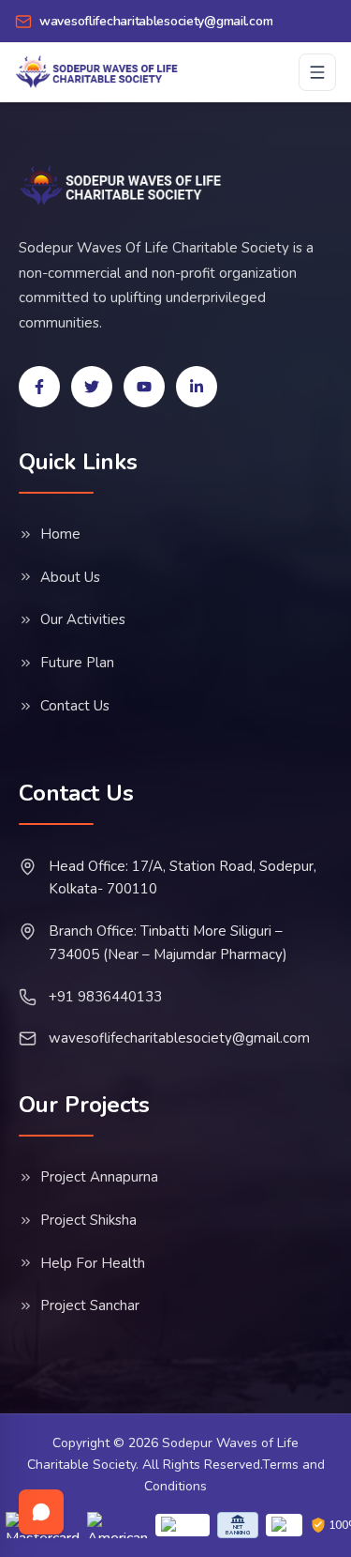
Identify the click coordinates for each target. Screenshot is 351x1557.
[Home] (121, 185)
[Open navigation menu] (317, 72)
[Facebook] (39, 386)
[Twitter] (91, 386)
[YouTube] (144, 386)
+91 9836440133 (105, 996)
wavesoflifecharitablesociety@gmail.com (179, 1038)
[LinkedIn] (196, 386)
